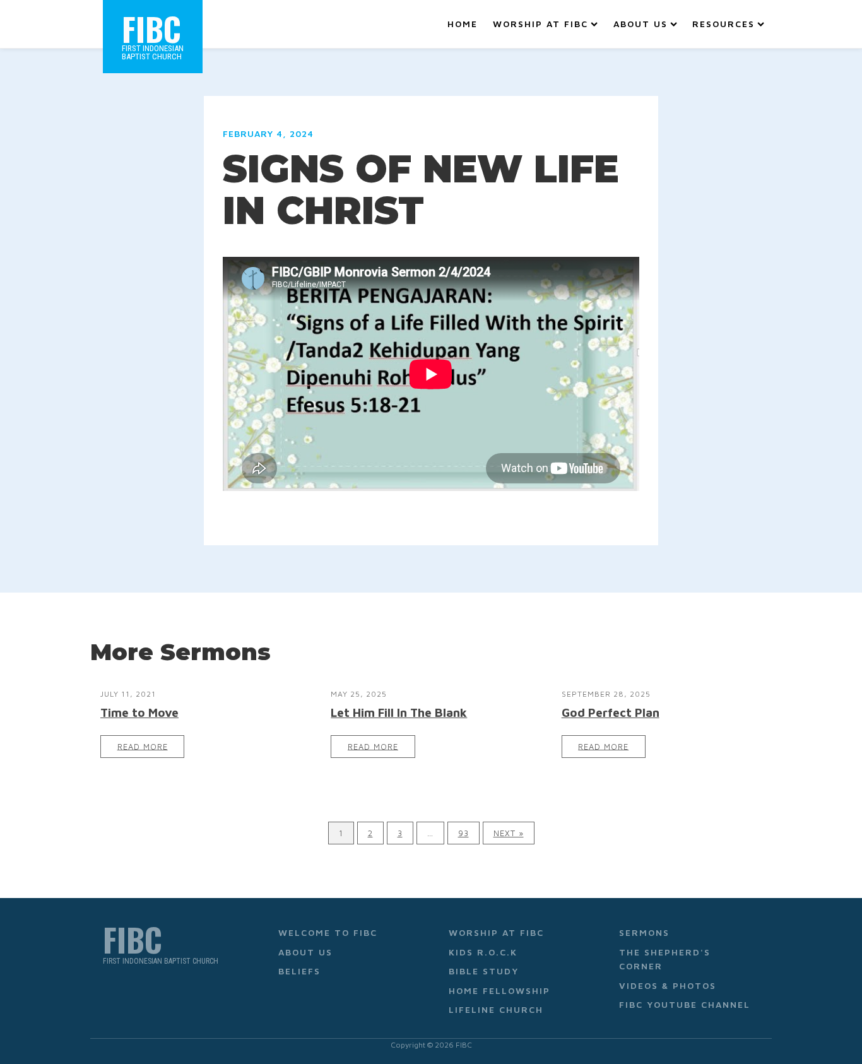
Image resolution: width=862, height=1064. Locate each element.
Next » (508, 833)
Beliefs (299, 971)
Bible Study (484, 971)
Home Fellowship (499, 990)
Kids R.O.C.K (483, 952)
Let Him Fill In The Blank (399, 712)
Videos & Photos (667, 985)
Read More (142, 746)
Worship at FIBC (540, 23)
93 (463, 833)
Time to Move (139, 712)
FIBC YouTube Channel (684, 1004)
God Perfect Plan (610, 712)
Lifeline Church (496, 1009)
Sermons (644, 932)
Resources (723, 23)
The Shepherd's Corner (665, 959)
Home (462, 23)
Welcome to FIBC (327, 932)
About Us (640, 23)
